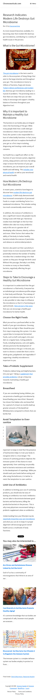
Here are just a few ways (23, 306)
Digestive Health (28, 677)
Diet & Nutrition (16, 677)
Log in (27, 688)
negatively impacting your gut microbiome (19, 519)
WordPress (21, 688)
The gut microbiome (10, 73)
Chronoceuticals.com (12, 3)
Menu (34, 3)
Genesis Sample (22, 686)
